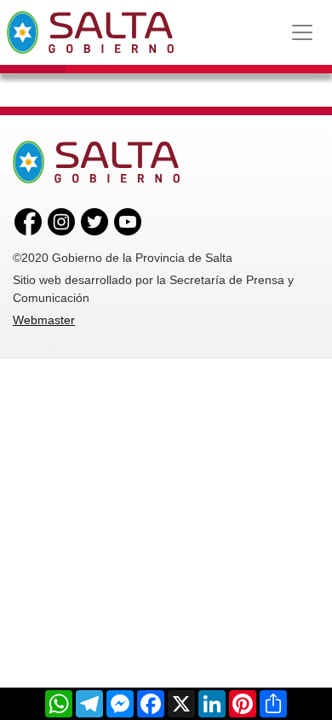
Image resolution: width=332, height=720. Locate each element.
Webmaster (44, 320)
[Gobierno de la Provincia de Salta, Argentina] (90, 32)
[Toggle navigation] (302, 32)
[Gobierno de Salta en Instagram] (61, 221)
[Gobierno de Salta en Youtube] (127, 221)
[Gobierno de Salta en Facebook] (28, 221)
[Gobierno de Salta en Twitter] (94, 221)
